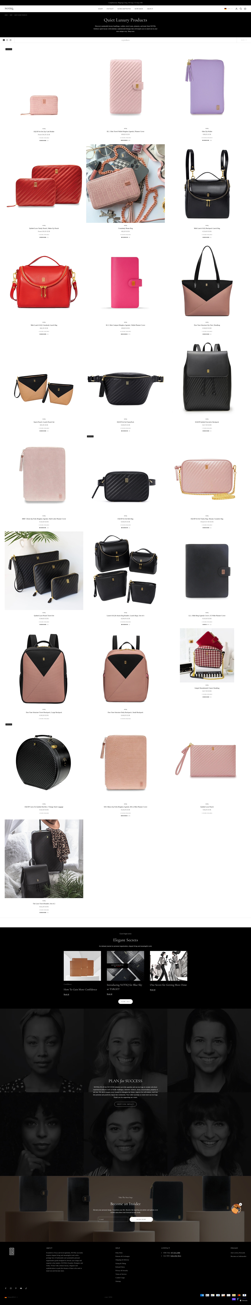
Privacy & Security (121, 1270)
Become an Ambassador (238, 1256)
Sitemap (118, 1281)
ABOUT (150, 9)
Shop (11, 15)
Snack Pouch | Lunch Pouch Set (44, 422)
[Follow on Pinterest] (16, 1288)
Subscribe (141, 1219)
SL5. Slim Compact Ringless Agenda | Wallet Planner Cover (125, 325)
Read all (66, 994)
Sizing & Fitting (120, 1263)
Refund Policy (120, 1267)
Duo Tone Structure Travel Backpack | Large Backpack (44, 712)
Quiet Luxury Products (20, 15)
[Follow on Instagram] (11, 1288)
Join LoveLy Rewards (238, 1253)
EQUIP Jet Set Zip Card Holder (44, 131)
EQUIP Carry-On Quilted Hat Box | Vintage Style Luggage (44, 807)
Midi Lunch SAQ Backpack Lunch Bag (207, 228)
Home (6, 15)
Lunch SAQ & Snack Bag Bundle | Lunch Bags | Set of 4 (125, 615)
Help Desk (118, 1253)
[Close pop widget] (240, 1204)
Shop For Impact (125, 1104)
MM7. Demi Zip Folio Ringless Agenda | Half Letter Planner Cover (44, 519)
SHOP (100, 9)
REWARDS (139, 9)
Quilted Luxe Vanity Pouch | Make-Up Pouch (44, 228)
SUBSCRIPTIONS (124, 9)
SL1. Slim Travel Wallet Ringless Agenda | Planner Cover (125, 131)
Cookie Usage (120, 1278)
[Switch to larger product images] (4, 40)
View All (125, 1001)
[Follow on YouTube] (21, 1288)
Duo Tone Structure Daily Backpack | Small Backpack (125, 712)
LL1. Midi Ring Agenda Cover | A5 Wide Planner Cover (207, 615)
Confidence (68, 984)
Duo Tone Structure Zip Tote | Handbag (207, 325)
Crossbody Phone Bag (125, 228)
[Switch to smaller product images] (7, 40)
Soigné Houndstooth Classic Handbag (207, 688)
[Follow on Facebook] (6, 1288)
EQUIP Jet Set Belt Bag (125, 519)
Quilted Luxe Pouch (207, 807)
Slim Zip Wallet (207, 131)
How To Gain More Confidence (80, 989)
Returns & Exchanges (122, 1256)
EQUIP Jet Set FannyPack (125, 422)
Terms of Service (120, 1274)
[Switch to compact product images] (10, 40)
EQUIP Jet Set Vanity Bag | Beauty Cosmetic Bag (207, 519)
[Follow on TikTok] (26, 1288)
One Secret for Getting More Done (168, 984)
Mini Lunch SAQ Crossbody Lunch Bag (44, 325)
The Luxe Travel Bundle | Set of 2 (44, 903)
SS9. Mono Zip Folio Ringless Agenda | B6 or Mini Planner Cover (125, 807)
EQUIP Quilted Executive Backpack (207, 422)
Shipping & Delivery (122, 1260)
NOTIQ (43, 128)
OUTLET (110, 9)
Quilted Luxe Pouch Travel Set (44, 615)
